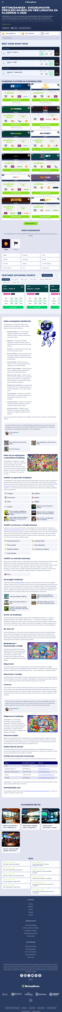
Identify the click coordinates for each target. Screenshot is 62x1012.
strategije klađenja (19, 582)
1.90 (59, 298)
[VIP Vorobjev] (29, 994)
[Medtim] (16, 994)
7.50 (12, 298)
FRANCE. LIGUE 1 (16, 282)
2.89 (40, 298)
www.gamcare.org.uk (43, 768)
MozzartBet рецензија (45, 102)
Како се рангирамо (30, 952)
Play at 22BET (13, 307)
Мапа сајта (31, 957)
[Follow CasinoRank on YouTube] (32, 975)
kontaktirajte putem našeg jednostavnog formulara (36, 791)
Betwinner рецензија (16, 127)
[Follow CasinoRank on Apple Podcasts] (39, 975)
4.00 (45, 298)
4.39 (16, 301)
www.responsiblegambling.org (46, 774)
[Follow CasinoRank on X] (28, 975)
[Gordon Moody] (54, 994)
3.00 (40, 301)
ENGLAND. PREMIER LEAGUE (46, 279)
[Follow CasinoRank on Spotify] (36, 975)
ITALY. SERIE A (15, 279)
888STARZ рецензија (45, 127)
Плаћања (30, 906)
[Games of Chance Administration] (5, 994)
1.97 (59, 301)
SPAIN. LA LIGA (24, 279)
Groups (56, 275)
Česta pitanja (30, 936)
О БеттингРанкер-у (30, 946)
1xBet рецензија (16, 102)
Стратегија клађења (31, 925)
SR (30, 979)
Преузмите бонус (16, 99)
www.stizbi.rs (41, 765)
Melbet (6, 303)
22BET (6, 298)
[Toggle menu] (2, 1)
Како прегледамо (31, 949)
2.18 (35, 298)
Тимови (31, 915)
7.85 (12, 301)
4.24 (16, 298)
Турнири (30, 912)
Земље (31, 909)
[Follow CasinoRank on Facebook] (21, 975)
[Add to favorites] (3, 51)
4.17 (45, 301)
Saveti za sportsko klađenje (30, 928)
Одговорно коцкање (31, 930)
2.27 (35, 301)
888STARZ (6, 300)
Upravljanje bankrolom (30, 933)
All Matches (6, 279)
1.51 (21, 301)
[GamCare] (41, 994)
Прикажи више (30, 223)
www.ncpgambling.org (44, 771)
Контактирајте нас (30, 954)
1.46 (21, 298)
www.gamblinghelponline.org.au (46, 777)
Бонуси (31, 904)
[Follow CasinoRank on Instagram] (25, 975)
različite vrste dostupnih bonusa (12, 529)
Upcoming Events (47, 275)
